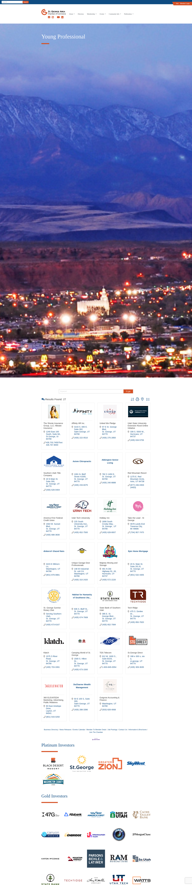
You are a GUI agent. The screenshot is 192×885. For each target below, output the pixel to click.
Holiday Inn (105, 518)
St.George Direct (135, 653)
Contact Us (123, 730)
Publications (128, 14)
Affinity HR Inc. (78, 423)
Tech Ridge (133, 608)
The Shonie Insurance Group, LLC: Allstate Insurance (53, 425)
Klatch (46, 653)
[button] (42, 399)
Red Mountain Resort (137, 473)
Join (177, 3)
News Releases (65, 730)
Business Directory (51, 730)
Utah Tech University (81, 518)
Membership (91, 14)
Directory (81, 14)
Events (102, 14)
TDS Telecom (106, 653)
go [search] (129, 391)
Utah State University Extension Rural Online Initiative (138, 425)
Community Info (114, 14)
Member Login (185, 3)
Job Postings (112, 730)
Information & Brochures (137, 730)
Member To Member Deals (96, 730)
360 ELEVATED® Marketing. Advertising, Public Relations (54, 700)
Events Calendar (79, 730)
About (71, 14)
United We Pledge (108, 423)
